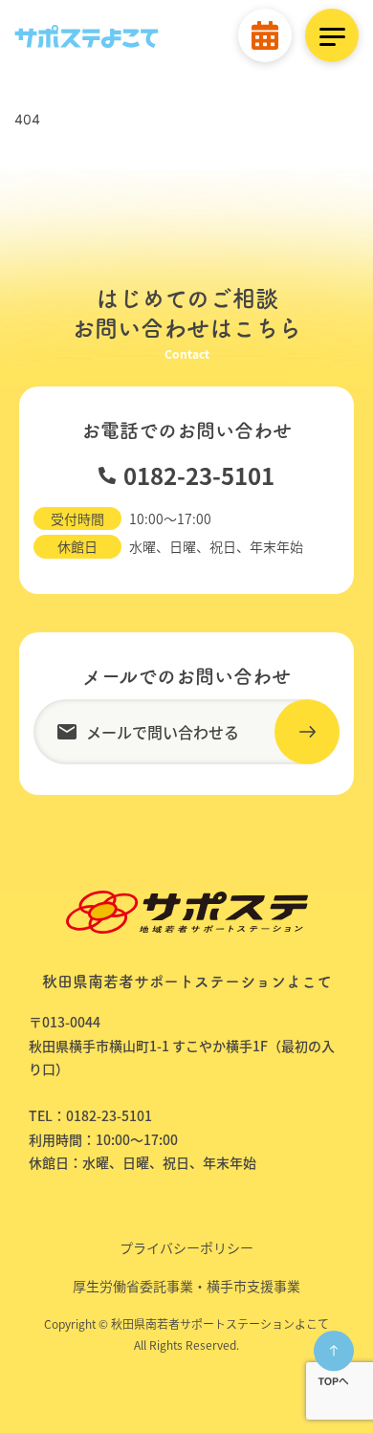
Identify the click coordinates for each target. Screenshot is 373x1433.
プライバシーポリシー (186, 1247)
